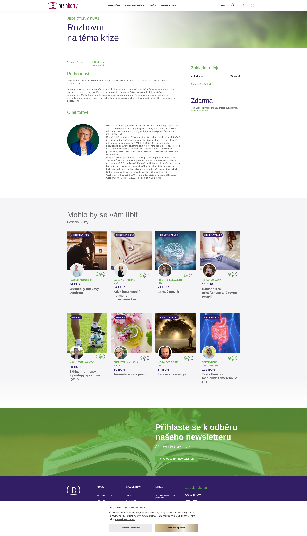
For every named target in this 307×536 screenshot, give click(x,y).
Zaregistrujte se (196, 487)
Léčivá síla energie (172, 374)
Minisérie (101, 501)
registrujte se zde (199, 110)
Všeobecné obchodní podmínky (165, 496)
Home (73, 62)
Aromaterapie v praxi (130, 374)
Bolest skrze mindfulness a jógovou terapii (219, 292)
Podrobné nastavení (130, 528)
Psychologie (85, 62)
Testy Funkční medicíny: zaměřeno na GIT (219, 378)
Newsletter (168, 5)
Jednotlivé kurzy (104, 495)
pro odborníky (134, 5)
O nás (129, 495)
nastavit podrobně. (125, 519)
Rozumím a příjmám (176, 528)
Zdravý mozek (168, 291)
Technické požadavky (202, 84)
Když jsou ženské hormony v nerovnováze (127, 295)
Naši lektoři (131, 501)
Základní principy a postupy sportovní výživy (85, 375)
